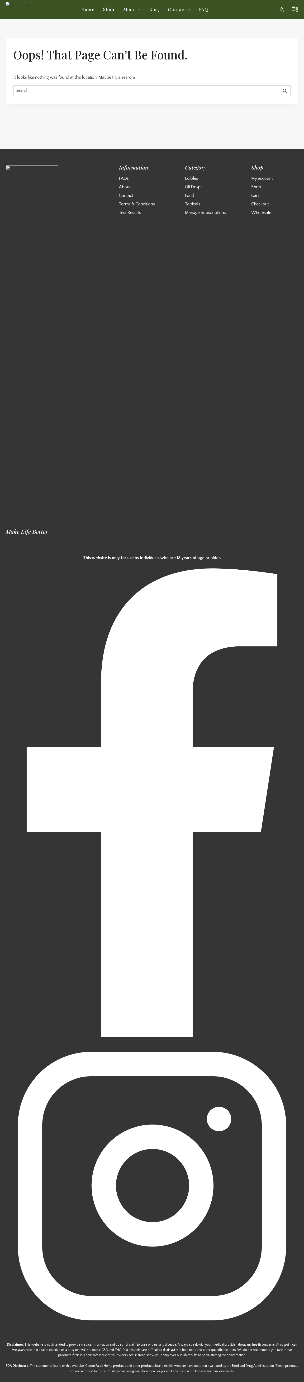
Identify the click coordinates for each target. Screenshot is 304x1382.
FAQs (124, 178)
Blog (154, 9)
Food (189, 195)
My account (262, 178)
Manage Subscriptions (205, 212)
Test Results (130, 212)
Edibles (191, 178)
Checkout (260, 204)
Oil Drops (193, 187)
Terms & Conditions (137, 204)
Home (88, 9)
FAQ (203, 9)
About (125, 187)
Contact (126, 195)
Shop (108, 9)
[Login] (281, 9)
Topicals (192, 204)
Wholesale (261, 212)
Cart (255, 195)
